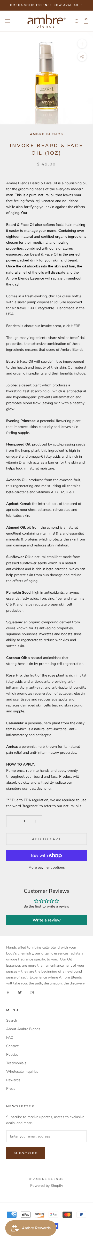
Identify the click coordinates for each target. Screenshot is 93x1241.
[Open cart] (86, 20)
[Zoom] (82, 43)
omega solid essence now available (46, 5)
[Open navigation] (7, 21)
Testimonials (16, 1063)
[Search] (77, 21)
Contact (12, 1046)
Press (10, 1088)
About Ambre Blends (23, 1029)
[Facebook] (8, 992)
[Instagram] (32, 992)
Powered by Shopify (46, 1185)
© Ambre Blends (46, 1179)
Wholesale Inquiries (22, 1071)
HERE (75, 325)
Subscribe (26, 1153)
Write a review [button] (47, 920)
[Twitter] (20, 992)
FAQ (9, 1037)
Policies (12, 1054)
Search (11, 1020)
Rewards (13, 1080)
